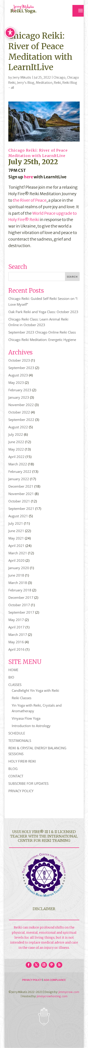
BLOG (13, 768)
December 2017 (20, 597)
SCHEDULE (16, 733)
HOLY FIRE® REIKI (22, 761)
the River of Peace (29, 200)
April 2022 (16, 456)
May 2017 (16, 619)
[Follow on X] (36, 965)
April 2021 (16, 545)
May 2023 (16, 382)
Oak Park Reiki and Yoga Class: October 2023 (43, 312)
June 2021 (16, 530)
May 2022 (16, 449)
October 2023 (19, 360)
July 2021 (15, 523)
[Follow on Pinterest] (52, 965)
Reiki (57, 83)
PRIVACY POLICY (20, 791)
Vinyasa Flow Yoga (26, 718)
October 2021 (19, 501)
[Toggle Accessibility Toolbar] (10, 32)
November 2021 (21, 493)
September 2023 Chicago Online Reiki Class (42, 332)
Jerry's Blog (25, 83)
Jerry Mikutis (22, 77)
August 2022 (18, 427)
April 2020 (16, 560)
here (28, 176)
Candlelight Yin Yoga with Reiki (35, 690)
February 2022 (19, 471)
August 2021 (18, 516)
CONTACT (15, 776)
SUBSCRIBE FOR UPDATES (28, 783)
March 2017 (17, 634)
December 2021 (20, 486)
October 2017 (19, 605)
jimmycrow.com (68, 992)
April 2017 (16, 627)
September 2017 (21, 612)
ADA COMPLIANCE (55, 980)
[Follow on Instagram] (44, 965)
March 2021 (17, 553)
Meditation (44, 83)
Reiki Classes (21, 698)
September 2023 (21, 367)
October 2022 (19, 412)
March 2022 (17, 464)
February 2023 (19, 390)
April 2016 (16, 649)
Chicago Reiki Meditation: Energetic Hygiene (42, 339)
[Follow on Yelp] (59, 965)
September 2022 (21, 419)
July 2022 (15, 434)
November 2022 (21, 404)
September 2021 (21, 508)
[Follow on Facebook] (29, 965)
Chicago (59, 77)
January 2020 (18, 568)
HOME (13, 670)
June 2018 (16, 575)
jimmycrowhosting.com (52, 996)
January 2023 (18, 397)
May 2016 (16, 642)
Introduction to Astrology (31, 725)
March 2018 (17, 582)
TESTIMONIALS (19, 740)
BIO (11, 677)
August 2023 (18, 375)
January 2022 (18, 479)
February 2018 (19, 590)
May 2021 (16, 538)
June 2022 (16, 442)
